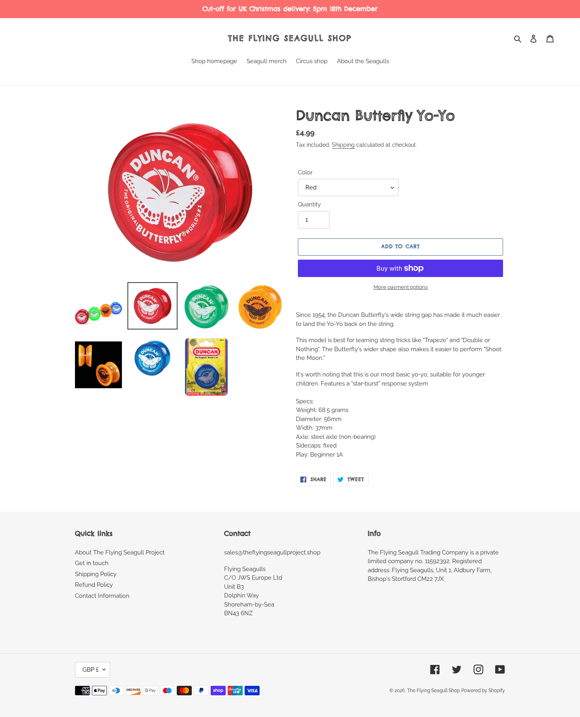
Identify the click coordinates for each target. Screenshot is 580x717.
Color (305, 172)
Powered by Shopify (483, 690)
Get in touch (92, 563)
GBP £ (90, 669)
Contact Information (102, 595)
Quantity (309, 204)
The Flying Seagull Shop (290, 38)
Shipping (343, 145)
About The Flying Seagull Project (120, 552)
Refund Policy (94, 584)
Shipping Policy (95, 574)
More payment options (401, 287)
